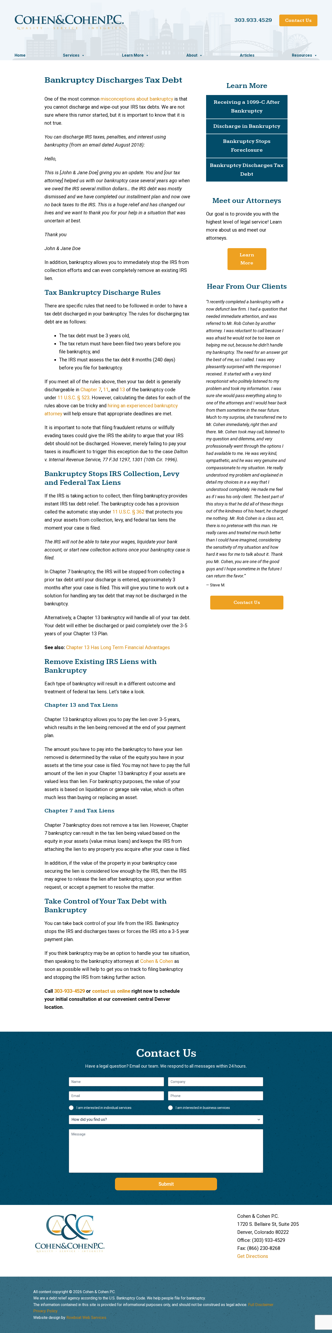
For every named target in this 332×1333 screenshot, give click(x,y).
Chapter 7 (90, 389)
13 (122, 389)
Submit (166, 1184)
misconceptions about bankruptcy (137, 99)
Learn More (133, 55)
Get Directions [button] (252, 1256)
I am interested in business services (203, 1108)
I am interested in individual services (104, 1108)
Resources (302, 55)
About (191, 55)
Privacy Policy (45, 1311)
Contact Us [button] (247, 602)
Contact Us (298, 20)
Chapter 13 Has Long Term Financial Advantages (118, 647)
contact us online (111, 991)
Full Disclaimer (260, 1304)
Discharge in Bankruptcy (246, 126)
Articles (247, 55)
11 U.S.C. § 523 (73, 398)
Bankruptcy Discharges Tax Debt (247, 169)
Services (71, 55)
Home (20, 55)
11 (106, 389)
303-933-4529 (69, 991)
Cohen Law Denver (69, 22)
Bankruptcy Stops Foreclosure (247, 145)
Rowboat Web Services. (86, 1317)
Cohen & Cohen (157, 961)
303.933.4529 (253, 20)
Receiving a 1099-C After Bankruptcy (247, 106)
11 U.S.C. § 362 (128, 512)
